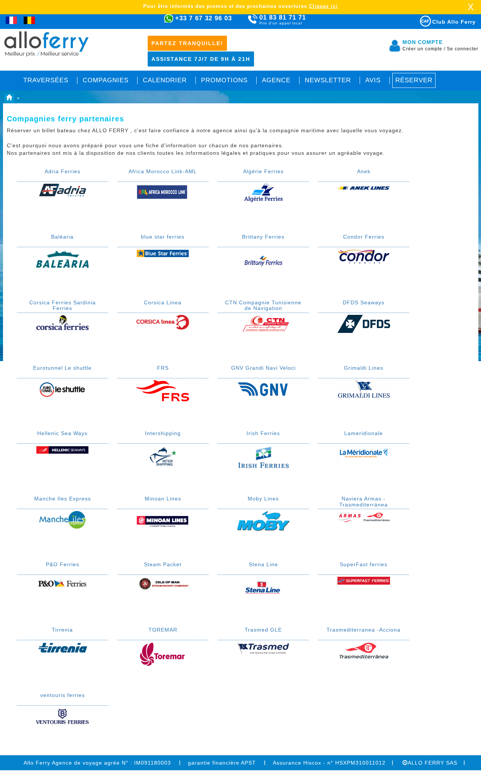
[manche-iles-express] (62, 519)
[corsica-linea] (162, 322)
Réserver (414, 80)
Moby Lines (263, 499)
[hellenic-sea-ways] (62, 449)
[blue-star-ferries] (162, 253)
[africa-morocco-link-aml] (162, 191)
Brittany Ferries (263, 237)
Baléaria (62, 237)
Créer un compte (423, 48)
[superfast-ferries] (363, 580)
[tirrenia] (62, 647)
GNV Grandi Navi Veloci (263, 368)
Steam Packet (163, 564)
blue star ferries (163, 237)
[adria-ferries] (62, 190)
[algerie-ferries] (263, 192)
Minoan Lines (163, 499)
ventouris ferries (62, 695)
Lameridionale (363, 433)
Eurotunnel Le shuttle (62, 368)
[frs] (162, 390)
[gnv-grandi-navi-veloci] (263, 388)
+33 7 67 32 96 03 (203, 18)
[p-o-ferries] (62, 584)
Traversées (45, 80)
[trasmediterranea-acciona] (363, 650)
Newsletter (328, 80)
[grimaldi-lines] (363, 389)
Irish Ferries (263, 433)
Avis (373, 80)
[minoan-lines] (162, 522)
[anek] (363, 187)
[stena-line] (263, 586)
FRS (163, 368)
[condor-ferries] (363, 256)
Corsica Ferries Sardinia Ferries (62, 305)
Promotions (224, 80)
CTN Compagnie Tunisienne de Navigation (263, 305)
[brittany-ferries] (263, 260)
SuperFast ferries (363, 564)
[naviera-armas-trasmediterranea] (363, 516)
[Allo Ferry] (9, 98)
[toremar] (162, 653)
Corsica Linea (163, 302)
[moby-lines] (263, 520)
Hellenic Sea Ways (62, 433)
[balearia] (62, 258)
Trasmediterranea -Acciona (364, 630)
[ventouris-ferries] (62, 716)
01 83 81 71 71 (282, 19)
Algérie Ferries (263, 171)
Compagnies (106, 80)
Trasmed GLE (263, 630)
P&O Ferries (62, 564)
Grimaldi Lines (363, 368)
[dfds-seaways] (363, 323)
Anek (364, 171)
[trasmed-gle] (263, 648)
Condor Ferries (363, 237)
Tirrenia (62, 630)
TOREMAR (162, 630)
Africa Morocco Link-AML (163, 171)
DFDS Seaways (363, 302)
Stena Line (263, 564)
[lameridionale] (363, 453)
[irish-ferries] (263, 457)
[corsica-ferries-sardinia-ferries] (62, 323)
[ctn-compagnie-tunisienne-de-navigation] (263, 323)
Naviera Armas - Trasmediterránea (363, 501)
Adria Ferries (62, 171)
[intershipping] (162, 457)
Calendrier (165, 80)
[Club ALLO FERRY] (418, 19)
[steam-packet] (162, 583)
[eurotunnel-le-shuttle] (62, 389)
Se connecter (462, 48)
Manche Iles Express (62, 499)
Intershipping (163, 433)
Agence (276, 80)
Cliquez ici (323, 6)
